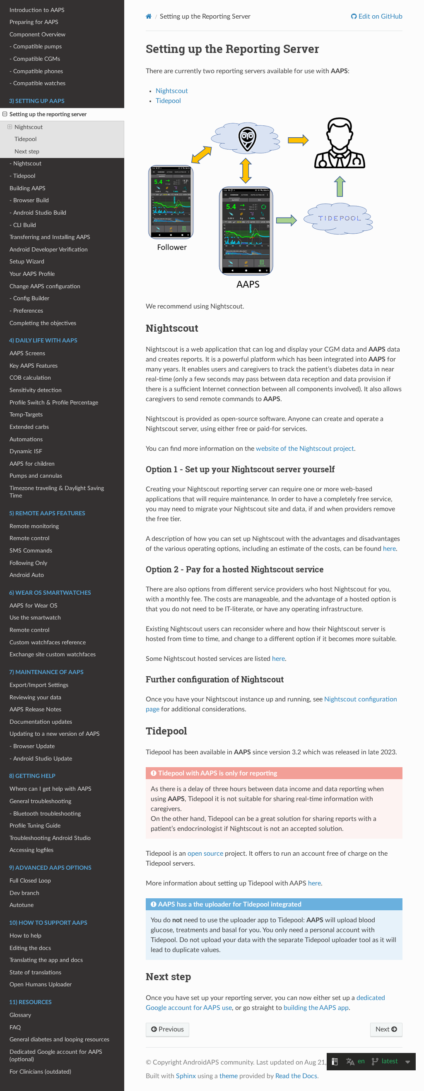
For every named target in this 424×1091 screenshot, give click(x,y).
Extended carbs (29, 427)
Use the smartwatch (35, 618)
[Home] (149, 16)
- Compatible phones (36, 71)
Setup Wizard (27, 261)
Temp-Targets (26, 415)
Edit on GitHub (379, 16)
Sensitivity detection (36, 390)
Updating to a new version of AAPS (55, 734)
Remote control (29, 538)
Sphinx (186, 1076)
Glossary (20, 1015)
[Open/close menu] (4, 114)
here (389, 549)
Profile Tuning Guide (35, 826)
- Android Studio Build (38, 213)
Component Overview (37, 34)
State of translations (35, 972)
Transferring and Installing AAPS (50, 237)
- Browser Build (29, 200)
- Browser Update (32, 746)
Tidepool (25, 139)
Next (383, 1029)
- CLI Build (23, 225)
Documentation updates (41, 722)
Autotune (22, 905)
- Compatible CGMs (35, 59)
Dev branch (24, 893)
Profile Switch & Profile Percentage (54, 403)
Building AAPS (28, 188)
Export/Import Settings (39, 685)
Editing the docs (30, 948)
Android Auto (27, 575)
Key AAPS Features (34, 366)
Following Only (28, 563)
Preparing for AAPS (34, 22)
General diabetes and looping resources (59, 1039)
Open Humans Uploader (41, 984)
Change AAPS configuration (45, 286)
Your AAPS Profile (32, 274)
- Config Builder (29, 298)
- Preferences (26, 311)
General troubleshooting (40, 801)
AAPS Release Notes (35, 709)
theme (228, 1076)
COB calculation (30, 378)
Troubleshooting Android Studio (50, 838)
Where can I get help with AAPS (51, 789)
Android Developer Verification (49, 249)
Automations (26, 439)
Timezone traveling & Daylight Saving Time (57, 492)
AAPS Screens (27, 353)
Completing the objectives (43, 323)
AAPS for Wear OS (34, 606)
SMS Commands (31, 551)
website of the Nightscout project (305, 448)
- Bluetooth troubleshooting (45, 814)
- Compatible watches (37, 83)
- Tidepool (22, 176)
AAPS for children (32, 464)
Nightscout (28, 127)
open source (205, 853)
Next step (26, 151)
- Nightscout (25, 163)
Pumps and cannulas (36, 476)
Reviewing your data (35, 697)
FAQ (15, 1027)
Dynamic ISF (26, 451)
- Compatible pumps (36, 46)
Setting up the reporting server (48, 114)
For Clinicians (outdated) (40, 1072)
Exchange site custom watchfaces (53, 654)
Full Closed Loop (30, 881)
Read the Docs (296, 1076)
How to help (25, 936)
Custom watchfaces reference (48, 642)
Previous (170, 1029)
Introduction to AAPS (37, 10)
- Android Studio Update (41, 759)
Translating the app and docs (46, 960)
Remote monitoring (34, 526)
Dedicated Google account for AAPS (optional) (56, 1055)
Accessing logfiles (31, 850)
